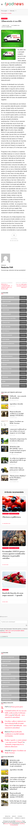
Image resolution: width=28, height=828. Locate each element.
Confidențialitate (14, 825)
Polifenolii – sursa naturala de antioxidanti (18, 397)
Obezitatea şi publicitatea (11, 517)
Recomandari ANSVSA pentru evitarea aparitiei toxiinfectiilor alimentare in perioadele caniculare (13, 554)
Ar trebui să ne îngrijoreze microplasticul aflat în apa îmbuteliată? (18, 460)
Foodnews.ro (18, 821)
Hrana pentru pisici (17, 707)
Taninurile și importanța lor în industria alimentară (18, 440)
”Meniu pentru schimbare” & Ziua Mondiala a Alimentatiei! (18, 477)
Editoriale (4, 18)
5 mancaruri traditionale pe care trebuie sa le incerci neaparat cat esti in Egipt (18, 431)
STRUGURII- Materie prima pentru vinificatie (17, 469)
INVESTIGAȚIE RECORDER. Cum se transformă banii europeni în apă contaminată (18, 449)
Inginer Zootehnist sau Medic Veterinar (16, 422)
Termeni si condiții (20, 818)
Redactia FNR (6, 25)
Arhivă (14, 816)
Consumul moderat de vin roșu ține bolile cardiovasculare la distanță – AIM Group (16, 713)
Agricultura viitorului (16, 404)
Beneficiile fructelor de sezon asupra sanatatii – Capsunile (12, 594)
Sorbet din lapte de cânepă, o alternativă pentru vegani (18, 802)
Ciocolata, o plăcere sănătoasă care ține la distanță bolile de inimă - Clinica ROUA (15, 723)
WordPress (22, 823)
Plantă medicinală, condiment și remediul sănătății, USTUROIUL (17, 413)
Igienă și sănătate (14, 513)
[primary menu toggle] (2, 4)
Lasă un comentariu (6, 27)
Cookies (20, 816)
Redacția (7, 816)
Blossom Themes (8, 823)
